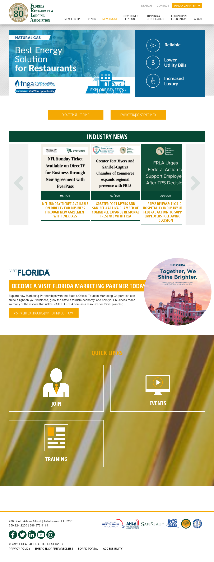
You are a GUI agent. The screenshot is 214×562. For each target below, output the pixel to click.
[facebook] (13, 534)
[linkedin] (32, 534)
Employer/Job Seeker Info (138, 114)
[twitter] (22, 534)
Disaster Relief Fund (75, 114)
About (198, 18)
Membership (72, 18)
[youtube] (41, 534)
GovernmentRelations (132, 17)
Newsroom (109, 18)
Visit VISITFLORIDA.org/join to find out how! (43, 312)
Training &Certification (155, 17)
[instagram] (50, 534)
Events (91, 18)
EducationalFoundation (179, 17)
